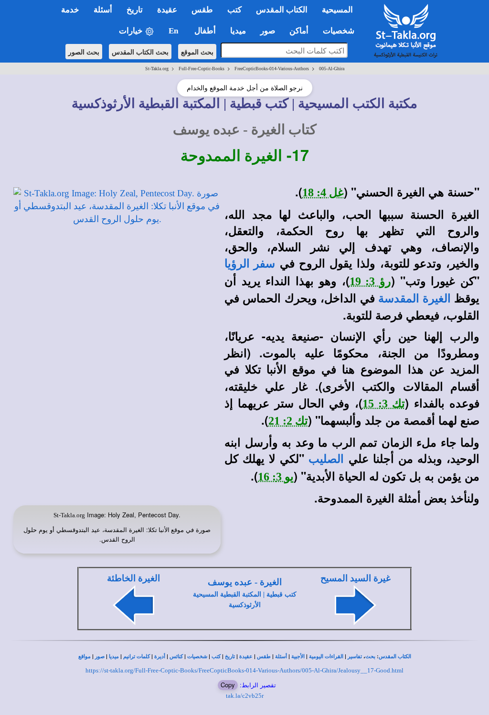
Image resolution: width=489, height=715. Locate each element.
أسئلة (281, 656)
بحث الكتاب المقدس (140, 51)
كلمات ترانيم (136, 656)
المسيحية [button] (337, 9)
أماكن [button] (298, 30)
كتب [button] (234, 9)
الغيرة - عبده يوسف (245, 582)
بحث (370, 656)
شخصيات (197, 656)
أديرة (159, 656)
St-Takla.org (157, 68)
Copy (228, 684)
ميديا (114, 656)
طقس (264, 656)
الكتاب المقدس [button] (282, 9)
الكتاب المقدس (395, 656)
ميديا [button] (238, 30)
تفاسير (355, 656)
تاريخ (230, 656)
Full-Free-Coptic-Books (201, 68)
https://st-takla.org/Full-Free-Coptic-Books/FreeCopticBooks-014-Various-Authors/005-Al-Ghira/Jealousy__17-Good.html (244, 670)
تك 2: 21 (288, 421)
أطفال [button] (205, 30)
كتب (216, 656)
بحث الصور (83, 51)
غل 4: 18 (323, 192)
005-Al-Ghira (331, 68)
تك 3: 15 (383, 403)
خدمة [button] (70, 9)
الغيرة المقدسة (414, 298)
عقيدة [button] (167, 9)
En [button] (174, 30)
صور (100, 656)
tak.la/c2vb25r (245, 695)
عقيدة (246, 656)
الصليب (326, 459)
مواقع (84, 656)
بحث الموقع (197, 51)
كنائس (176, 656)
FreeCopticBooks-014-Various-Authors (271, 68)
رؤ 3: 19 (370, 281)
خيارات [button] (132, 30)
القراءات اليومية (326, 656)
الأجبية (298, 656)
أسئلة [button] (103, 9)
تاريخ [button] (135, 9)
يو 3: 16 (276, 476)
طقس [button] (202, 9)
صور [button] (267, 30)
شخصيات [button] (341, 30)
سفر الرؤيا (249, 263)
